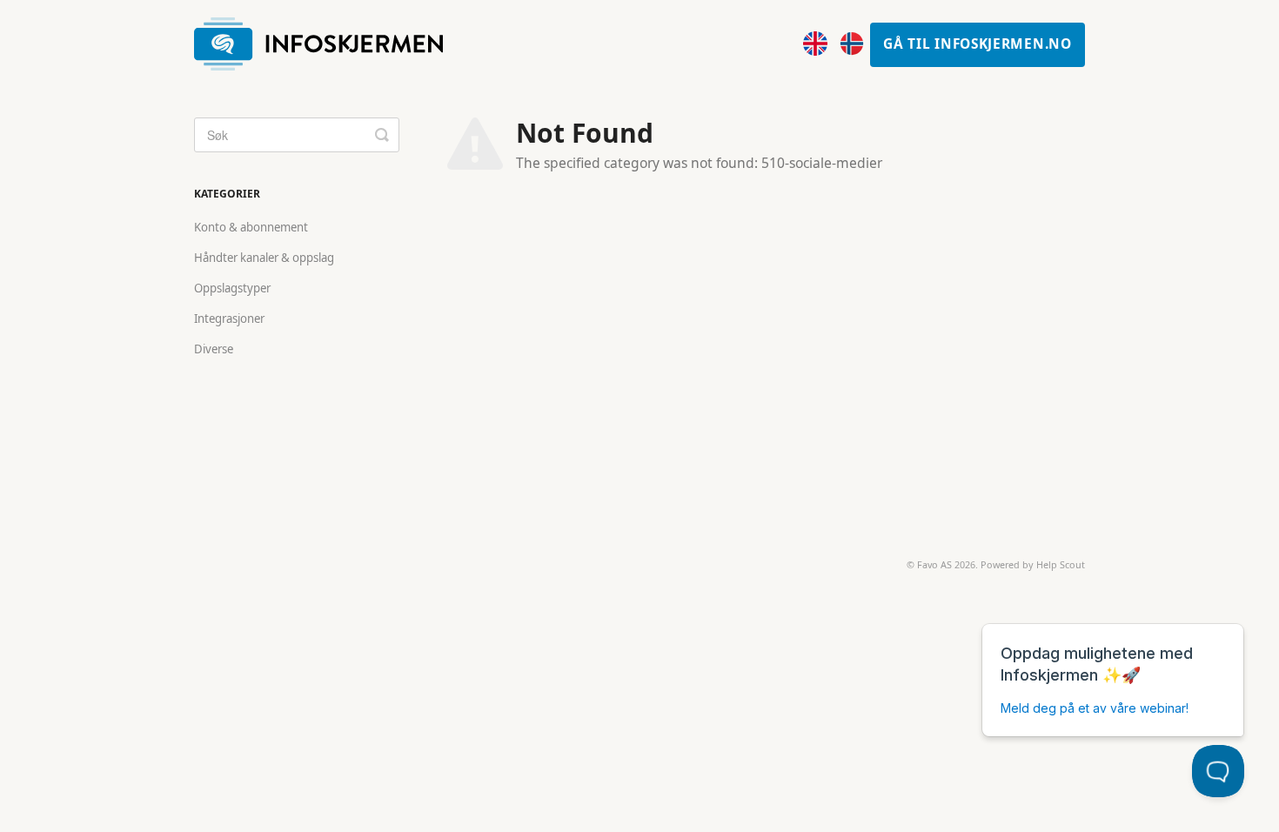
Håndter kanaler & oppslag (264, 257)
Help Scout (1060, 564)
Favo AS (934, 564)
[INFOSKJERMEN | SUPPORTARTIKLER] (327, 44)
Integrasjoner (229, 318)
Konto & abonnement (251, 227)
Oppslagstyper (232, 288)
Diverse (213, 349)
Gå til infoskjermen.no (977, 44)
